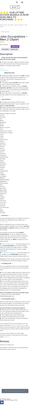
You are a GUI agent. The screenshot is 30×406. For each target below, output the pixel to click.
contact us (7, 337)
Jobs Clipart (11, 25)
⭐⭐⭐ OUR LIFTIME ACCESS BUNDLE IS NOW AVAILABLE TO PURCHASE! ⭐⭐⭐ (14, 16)
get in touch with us (15, 91)
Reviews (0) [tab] (14, 49)
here (7, 81)
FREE (27, 77)
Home (1, 25)
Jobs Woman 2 (4, 70)
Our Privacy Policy (5, 399)
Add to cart (15, 46)
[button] (22, 2)
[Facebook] (2, 402)
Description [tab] (5, 49)
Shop (5, 25)
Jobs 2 (2, 68)
